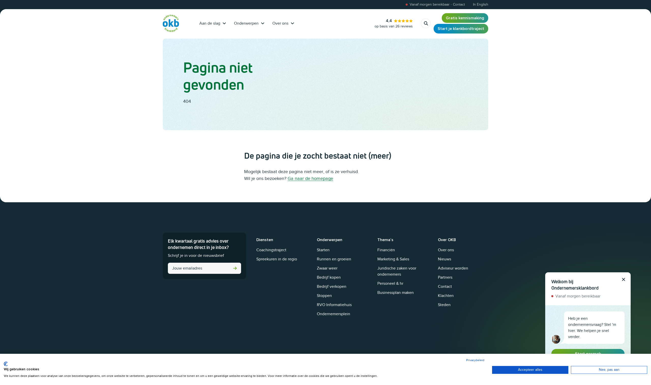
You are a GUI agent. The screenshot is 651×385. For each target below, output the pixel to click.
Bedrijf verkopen (331, 286)
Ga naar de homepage (310, 178)
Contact (445, 286)
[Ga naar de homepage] (171, 23)
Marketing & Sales (393, 259)
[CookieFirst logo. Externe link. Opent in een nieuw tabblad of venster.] (6, 364)
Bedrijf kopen (329, 277)
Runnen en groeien (334, 259)
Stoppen (324, 295)
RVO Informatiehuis (334, 305)
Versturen (235, 268)
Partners (445, 277)
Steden (444, 305)
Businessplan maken (395, 292)
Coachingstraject (271, 250)
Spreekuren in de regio (276, 259)
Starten (323, 250)
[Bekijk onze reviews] (394, 23)
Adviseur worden (453, 268)
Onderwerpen (246, 23)
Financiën (386, 250)
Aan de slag (209, 23)
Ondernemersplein (333, 314)
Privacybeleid (475, 360)
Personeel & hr (390, 283)
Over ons (280, 23)
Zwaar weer (327, 268)
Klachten (446, 295)
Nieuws (444, 259)
